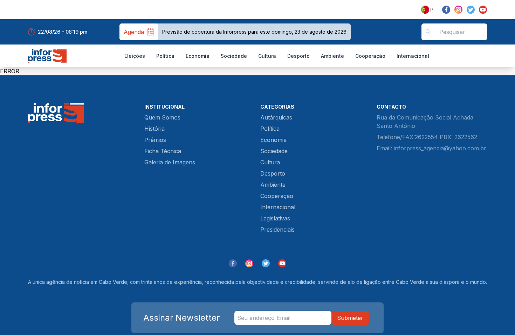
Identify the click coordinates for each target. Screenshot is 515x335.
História (154, 128)
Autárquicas (276, 117)
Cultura (267, 56)
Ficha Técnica (162, 151)
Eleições (134, 56)
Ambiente (332, 56)
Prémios (155, 139)
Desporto (298, 56)
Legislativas (275, 218)
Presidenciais (277, 229)
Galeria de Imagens (169, 162)
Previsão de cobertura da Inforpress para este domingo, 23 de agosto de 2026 (254, 32)
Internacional (413, 56)
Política (165, 56)
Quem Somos (162, 117)
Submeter (350, 317)
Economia (198, 56)
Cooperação (370, 56)
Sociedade (234, 56)
